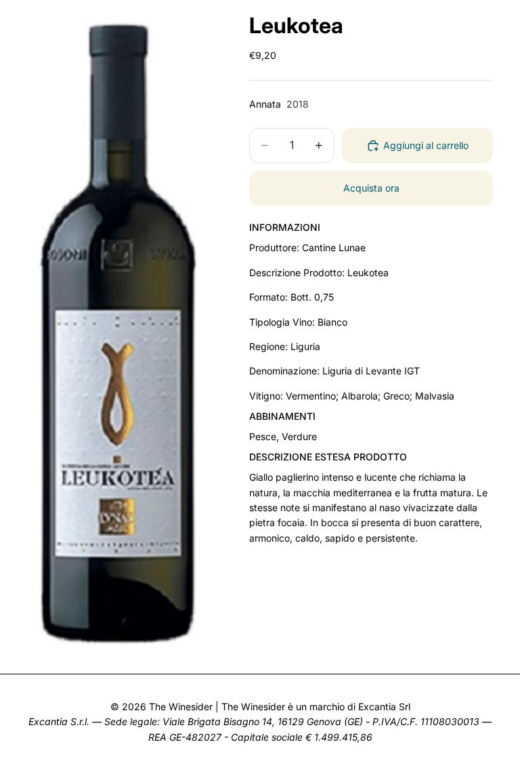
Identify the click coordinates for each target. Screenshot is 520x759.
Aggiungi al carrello (426, 145)
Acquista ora (371, 188)
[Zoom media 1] (122, 331)
